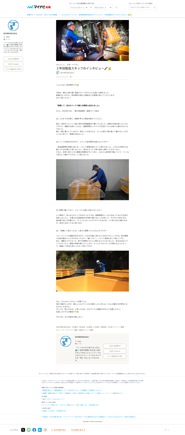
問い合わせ (79, 417)
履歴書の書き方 (47, 390)
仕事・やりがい (73, 64)
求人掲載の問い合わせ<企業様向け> (95, 417)
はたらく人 (60, 64)
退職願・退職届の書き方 (50, 393)
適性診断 (92, 390)
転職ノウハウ (90, 393)
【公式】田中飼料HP (13, 59)
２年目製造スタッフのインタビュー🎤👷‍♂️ (118, 15)
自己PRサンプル (73, 390)
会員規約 (45, 417)
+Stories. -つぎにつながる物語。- (47, 15)
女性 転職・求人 (82, 405)
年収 (61, 393)
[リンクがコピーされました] (45, 430)
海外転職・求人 (94, 405)
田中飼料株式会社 (10, 33)
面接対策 (81, 393)
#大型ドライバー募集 (116, 327)
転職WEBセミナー (118, 393)
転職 (44, 399)
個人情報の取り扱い (56, 417)
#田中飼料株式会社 (63, 327)
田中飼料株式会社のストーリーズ (90, 15)
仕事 (74, 393)
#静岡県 (104, 327)
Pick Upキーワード (59, 399)
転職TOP (30, 15)
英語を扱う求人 (61, 411)
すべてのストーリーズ (69, 15)
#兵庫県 (89, 327)
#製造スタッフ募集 (86, 330)
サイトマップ (69, 417)
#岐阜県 (82, 327)
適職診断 (67, 393)
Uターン (99, 390)
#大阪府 (96, 327)
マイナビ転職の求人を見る (13, 69)
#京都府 (75, 327)
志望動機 (84, 390)
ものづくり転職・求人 (67, 405)
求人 (49, 399)
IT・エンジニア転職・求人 (50, 405)
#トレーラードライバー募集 (67, 330)
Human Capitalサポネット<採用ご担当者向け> (122, 417)
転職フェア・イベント (103, 393)
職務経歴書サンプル (60, 390)
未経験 (45, 411)
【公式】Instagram (13, 64)
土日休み (52, 411)
